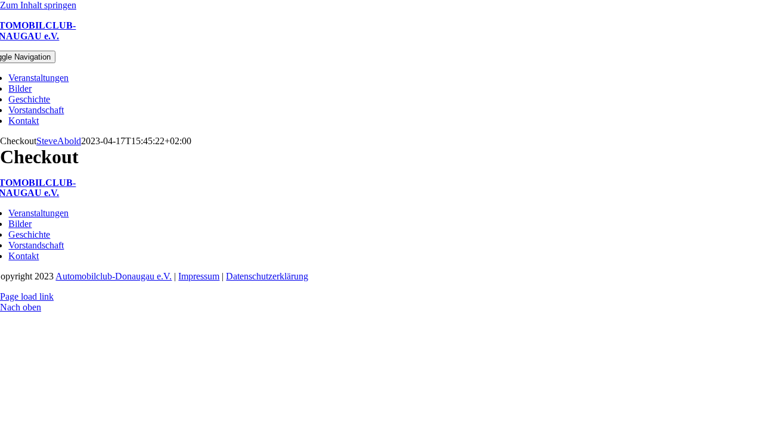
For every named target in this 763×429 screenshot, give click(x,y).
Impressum (198, 276)
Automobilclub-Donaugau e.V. (113, 276)
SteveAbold (58, 141)
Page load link (27, 296)
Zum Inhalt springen (38, 5)
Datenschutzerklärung (267, 276)
